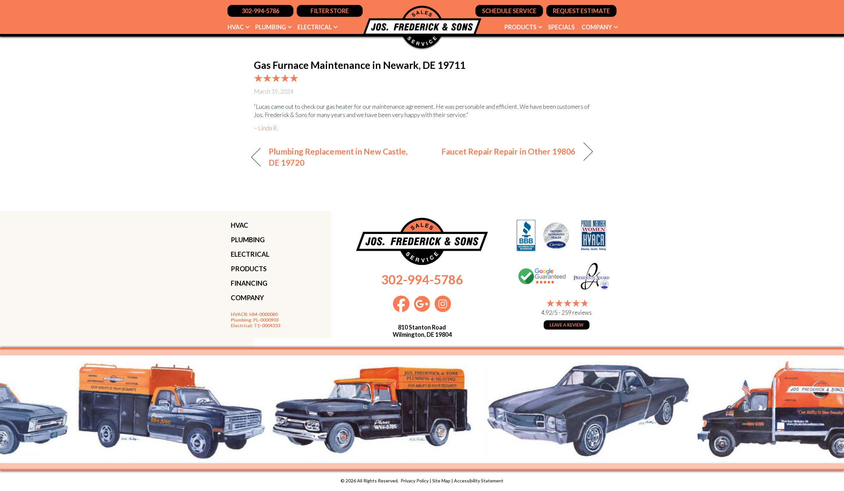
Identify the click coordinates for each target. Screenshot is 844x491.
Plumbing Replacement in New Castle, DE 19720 (338, 157)
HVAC (235, 27)
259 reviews (576, 312)
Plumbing (270, 27)
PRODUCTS (249, 269)
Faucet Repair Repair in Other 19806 (508, 151)
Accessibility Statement (478, 480)
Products (520, 27)
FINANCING (249, 283)
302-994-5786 (422, 279)
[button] (248, 27)
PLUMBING (248, 240)
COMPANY (247, 298)
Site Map (441, 480)
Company (597, 27)
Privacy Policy (415, 480)
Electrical (314, 27)
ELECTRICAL (250, 254)
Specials (561, 27)
